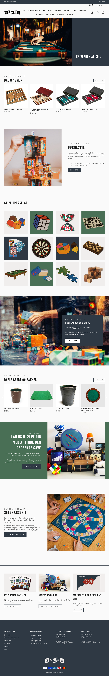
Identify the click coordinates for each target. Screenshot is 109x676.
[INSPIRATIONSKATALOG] (20, 583)
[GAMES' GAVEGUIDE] (54, 583)
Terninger (58, 11)
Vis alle (99, 80)
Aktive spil (39, 14)
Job (5, 649)
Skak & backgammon (34, 11)
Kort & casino (47, 11)
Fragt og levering (35, 638)
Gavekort (7, 643)
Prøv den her (32, 466)
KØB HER (78, 610)
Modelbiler (60, 14)
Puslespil (67, 11)
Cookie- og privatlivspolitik (38, 643)
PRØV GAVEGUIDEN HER (50, 606)
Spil (24, 11)
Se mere (74, 170)
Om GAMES (7, 635)
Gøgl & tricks (50, 14)
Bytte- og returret (36, 641)
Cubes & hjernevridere (79, 11)
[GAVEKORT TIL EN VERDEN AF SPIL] (89, 583)
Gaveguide (7, 641)
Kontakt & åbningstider (11, 638)
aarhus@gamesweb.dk (93, 643)
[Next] (106, 97)
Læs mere (73, 341)
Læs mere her (12, 606)
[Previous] (2, 97)
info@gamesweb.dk (67, 643)
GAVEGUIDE (70, 14)
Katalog (6, 646)
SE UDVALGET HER (15, 534)
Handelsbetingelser (36, 635)
